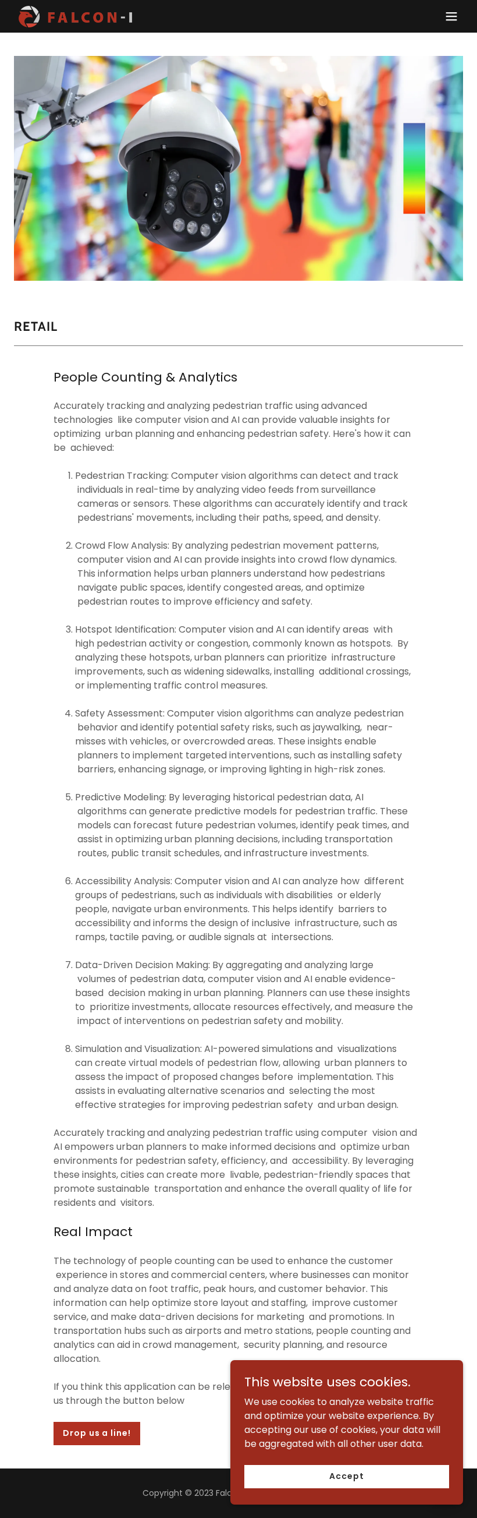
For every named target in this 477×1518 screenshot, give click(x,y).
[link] (77, 16)
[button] (451, 16)
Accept (346, 1476)
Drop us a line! (96, 1433)
